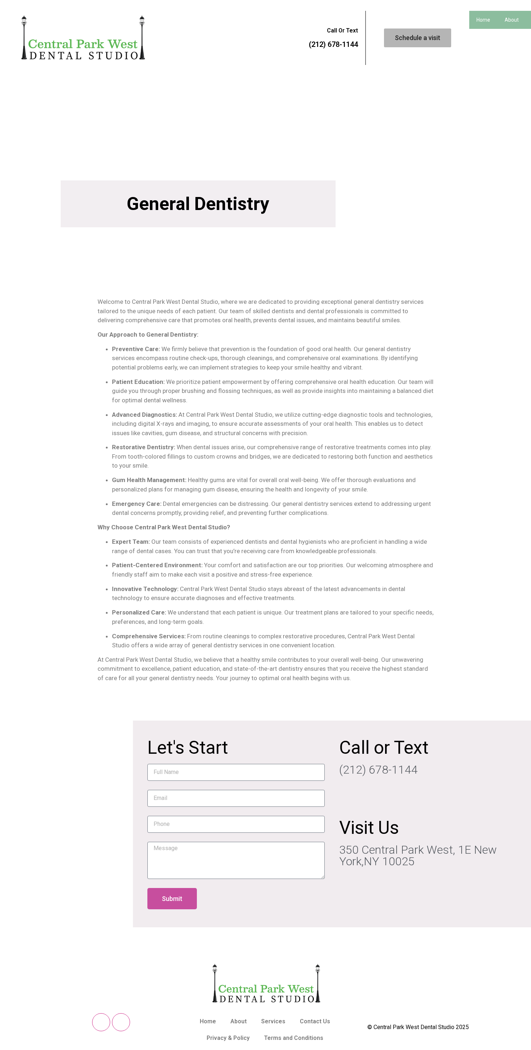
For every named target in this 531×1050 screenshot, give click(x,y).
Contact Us (315, 1021)
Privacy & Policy (228, 1037)
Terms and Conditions (293, 1037)
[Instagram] (121, 1022)
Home (483, 20)
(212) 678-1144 (333, 44)
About (238, 1021)
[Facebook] (101, 1022)
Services (273, 1021)
